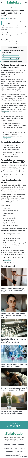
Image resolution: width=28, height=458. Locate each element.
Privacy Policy (9, 451)
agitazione (5, 111)
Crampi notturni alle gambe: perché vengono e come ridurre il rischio (14, 389)
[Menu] (1, 2)
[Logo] (14, 2)
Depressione (7, 137)
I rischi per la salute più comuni (12, 61)
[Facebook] (8, 426)
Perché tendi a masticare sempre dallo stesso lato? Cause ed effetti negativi (13, 315)
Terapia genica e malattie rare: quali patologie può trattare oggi (14, 365)
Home (2, 7)
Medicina (6, 7)
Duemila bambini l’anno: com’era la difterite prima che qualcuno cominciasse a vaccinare (13, 341)
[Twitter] (11, 426)
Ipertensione (7, 260)
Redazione (21, 444)
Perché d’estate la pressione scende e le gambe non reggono (12, 412)
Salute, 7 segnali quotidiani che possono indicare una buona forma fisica (13, 290)
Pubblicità (21, 448)
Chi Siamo (7, 444)
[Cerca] (26, 2)
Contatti (14, 444)
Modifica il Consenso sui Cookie (14, 455)
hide (19, 47)
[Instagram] (17, 426)
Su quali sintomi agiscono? (10, 55)
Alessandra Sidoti (6, 18)
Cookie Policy (18, 451)
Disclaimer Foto (8, 448)
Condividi (24, 456)
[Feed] (20, 426)
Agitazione (6, 225)
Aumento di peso (8, 220)
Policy (15, 448)
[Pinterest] (14, 426)
